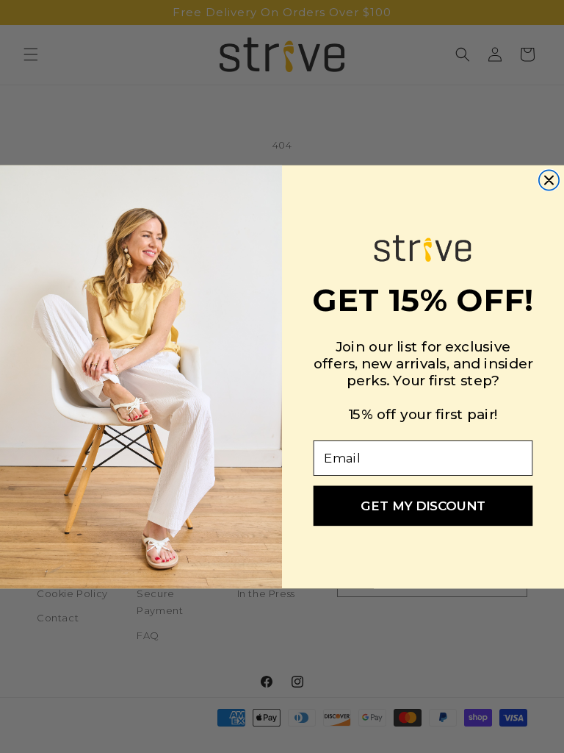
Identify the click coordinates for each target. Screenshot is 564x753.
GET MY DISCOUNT (423, 505)
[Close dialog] (549, 180)
